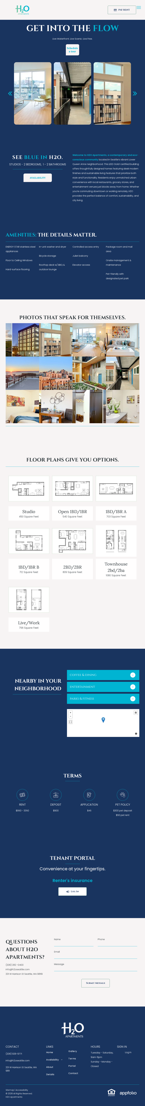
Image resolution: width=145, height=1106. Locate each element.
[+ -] (103, 723)
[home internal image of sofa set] (122, 340)
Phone (101, 939)
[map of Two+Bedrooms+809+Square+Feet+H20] (72, 541)
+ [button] (70, 712)
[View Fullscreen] (70, 722)
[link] (111, 1090)
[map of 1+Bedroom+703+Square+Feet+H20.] (116, 488)
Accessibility (22, 1090)
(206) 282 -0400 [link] (15, 965)
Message (59, 964)
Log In (128, 1052)
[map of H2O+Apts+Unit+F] (116, 541)
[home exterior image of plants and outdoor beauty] (89, 373)
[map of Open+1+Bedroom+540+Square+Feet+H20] (72, 488)
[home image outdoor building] (22, 340)
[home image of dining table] (55, 406)
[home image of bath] (122, 406)
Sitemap (10, 1090)
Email (57, 951)
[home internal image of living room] (89, 340)
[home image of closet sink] (89, 406)
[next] (135, 93)
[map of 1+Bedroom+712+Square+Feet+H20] (28, 541)
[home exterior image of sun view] (22, 373)
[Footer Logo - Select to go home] (72, 1024)
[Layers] (136, 712)
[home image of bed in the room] (22, 406)
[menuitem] (55, 1054)
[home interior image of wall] (55, 340)
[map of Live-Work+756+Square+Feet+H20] (28, 600)
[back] (10, 93)
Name (57, 939)
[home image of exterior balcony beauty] (55, 373)
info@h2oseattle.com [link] (18, 969)
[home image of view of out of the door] (122, 373)
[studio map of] (28, 488)
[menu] (138, 7)
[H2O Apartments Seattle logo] (22, 7)
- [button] (70, 716)
